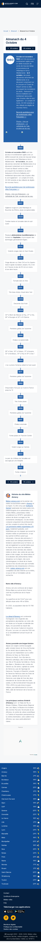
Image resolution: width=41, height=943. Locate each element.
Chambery (5, 791)
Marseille (5, 834)
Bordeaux (5, 780)
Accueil (6, 31)
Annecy (29, 503)
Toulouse (5, 884)
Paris (3, 857)
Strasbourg (6, 876)
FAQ (5, 903)
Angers (4, 768)
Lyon (3, 830)
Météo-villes (8, 900)
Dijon (3, 803)
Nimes (4, 853)
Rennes (4, 864)
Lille (3, 822)
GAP (3, 807)
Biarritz (4, 776)
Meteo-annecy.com (13, 501)
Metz (3, 837)
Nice (3, 849)
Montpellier (6, 841)
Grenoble (5, 814)
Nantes (4, 845)
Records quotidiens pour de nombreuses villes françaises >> (25, 114)
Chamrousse (6, 795)
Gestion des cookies (11, 929)
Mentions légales (10, 924)
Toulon (4, 880)
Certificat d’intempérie (11, 896)
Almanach (14, 31)
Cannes (4, 787)
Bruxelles (5, 783)
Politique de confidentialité (13, 927)
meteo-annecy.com (17, 568)
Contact (6, 893)
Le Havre (5, 818)
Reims (4, 861)
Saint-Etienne (6, 872)
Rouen (4, 868)
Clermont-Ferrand (8, 799)
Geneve (4, 810)
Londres (4, 826)
